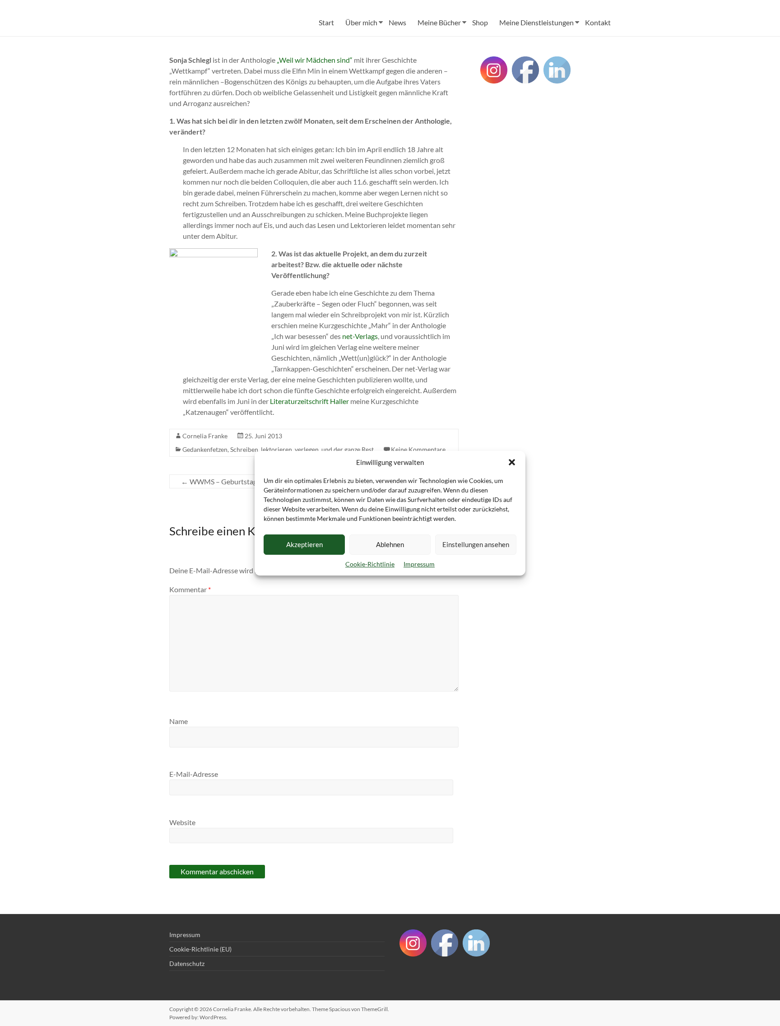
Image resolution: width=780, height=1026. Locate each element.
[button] (511, 462)
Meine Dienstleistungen (536, 22)
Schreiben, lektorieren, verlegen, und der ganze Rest (302, 449)
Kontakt (598, 22)
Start (326, 22)
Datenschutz (186, 963)
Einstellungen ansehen (475, 544)
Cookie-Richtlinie (370, 564)
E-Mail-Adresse (193, 774)
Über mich (361, 22)
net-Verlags (360, 336)
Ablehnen (390, 544)
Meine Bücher (439, 22)
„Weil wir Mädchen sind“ (315, 60)
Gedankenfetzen (205, 449)
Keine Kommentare (418, 449)
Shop (480, 22)
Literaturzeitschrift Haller (309, 401)
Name (178, 721)
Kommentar (190, 589)
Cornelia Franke (205, 436)
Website (182, 822)
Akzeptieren (304, 544)
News (397, 22)
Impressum (419, 564)
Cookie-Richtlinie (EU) (200, 949)
